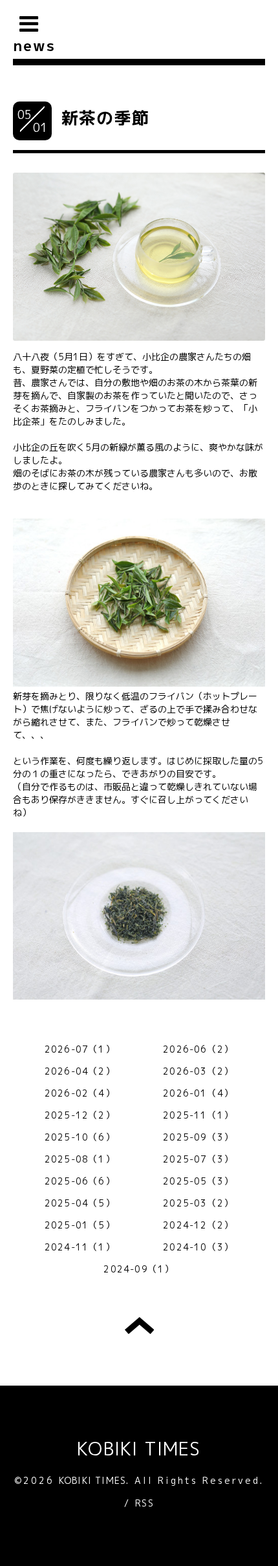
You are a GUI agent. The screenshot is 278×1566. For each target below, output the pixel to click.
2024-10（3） (198, 1247)
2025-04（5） (80, 1203)
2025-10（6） (80, 1137)
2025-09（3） (198, 1137)
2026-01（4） (198, 1093)
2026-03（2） (198, 1071)
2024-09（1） (138, 1269)
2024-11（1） (80, 1247)
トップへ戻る (139, 1325)
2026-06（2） (198, 1049)
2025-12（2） (80, 1115)
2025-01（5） (80, 1225)
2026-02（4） (80, 1093)
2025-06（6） (80, 1181)
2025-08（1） (80, 1159)
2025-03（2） (198, 1203)
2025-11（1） (198, 1115)
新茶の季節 (105, 117)
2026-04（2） (80, 1071)
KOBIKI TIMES (138, 1448)
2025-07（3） (198, 1159)
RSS (144, 1503)
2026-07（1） (80, 1049)
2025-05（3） (198, 1181)
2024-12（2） (198, 1225)
